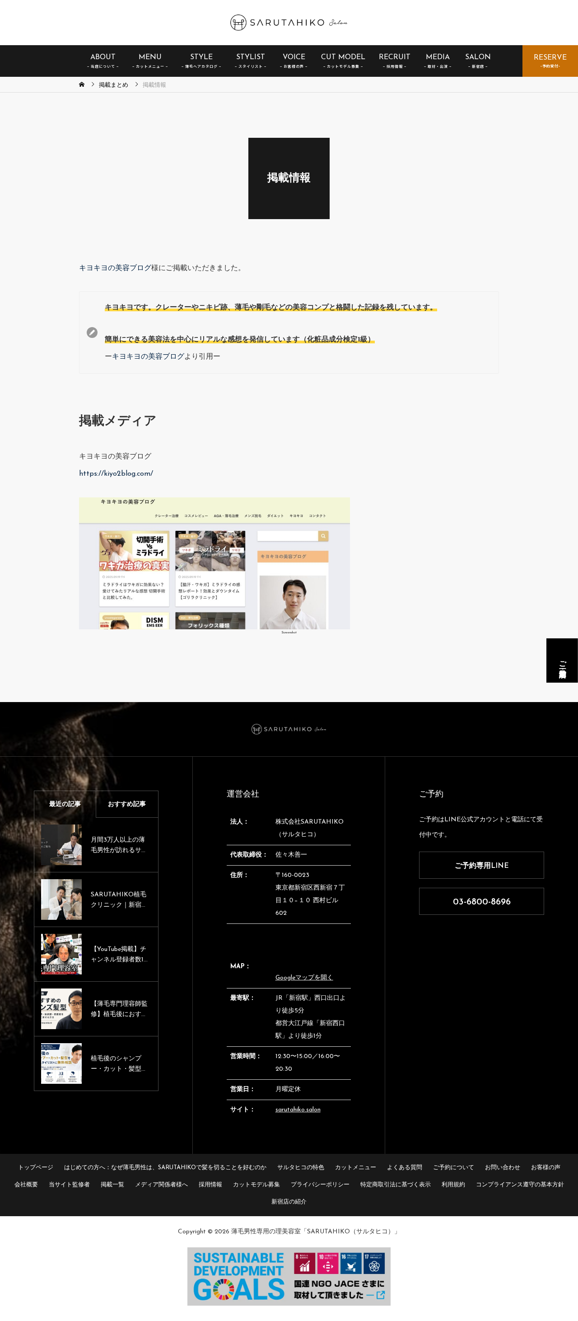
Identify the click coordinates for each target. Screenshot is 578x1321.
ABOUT (103, 57)
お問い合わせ (502, 1168)
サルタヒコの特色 (300, 1168)
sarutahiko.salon (298, 1109)
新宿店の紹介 (289, 1202)
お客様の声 (545, 1168)
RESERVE (550, 57)
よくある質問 (404, 1168)
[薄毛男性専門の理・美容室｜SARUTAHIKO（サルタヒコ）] (289, 22)
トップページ (35, 1168)
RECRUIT (394, 57)
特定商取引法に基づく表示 (395, 1185)
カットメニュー (355, 1168)
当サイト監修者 (69, 1185)
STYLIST (250, 57)
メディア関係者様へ (161, 1185)
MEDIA (438, 57)
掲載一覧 (112, 1185)
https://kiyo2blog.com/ (116, 474)
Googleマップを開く (304, 977)
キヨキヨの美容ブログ (115, 268)
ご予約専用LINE (482, 866)
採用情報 (210, 1185)
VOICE (294, 57)
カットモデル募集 (256, 1185)
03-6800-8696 (482, 902)
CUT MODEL (343, 57)
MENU (150, 57)
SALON (478, 57)
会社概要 (26, 1185)
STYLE (201, 57)
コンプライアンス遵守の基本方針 (520, 1185)
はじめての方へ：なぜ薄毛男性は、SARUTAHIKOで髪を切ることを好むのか (165, 1168)
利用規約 (453, 1185)
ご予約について (453, 1168)
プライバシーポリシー (320, 1185)
